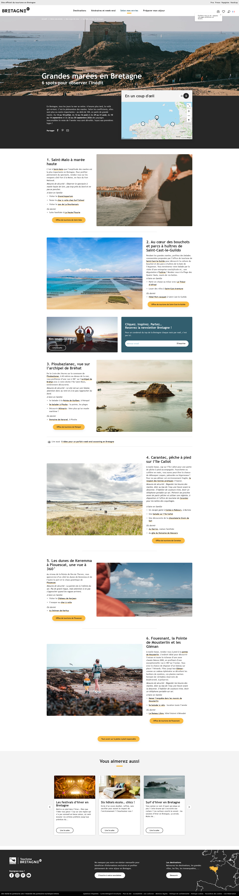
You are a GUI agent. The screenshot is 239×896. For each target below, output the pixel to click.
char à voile (66, 602)
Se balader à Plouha (58, 404)
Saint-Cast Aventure (174, 288)
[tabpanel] (156, 120)
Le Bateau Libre (156, 713)
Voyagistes (225, 2)
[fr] (234, 12)
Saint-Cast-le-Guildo (155, 261)
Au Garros (153, 529)
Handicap (234, 2)
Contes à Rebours (173, 510)
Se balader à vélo (157, 705)
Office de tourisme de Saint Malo (69, 220)
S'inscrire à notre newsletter (109, 875)
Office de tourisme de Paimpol (69, 427)
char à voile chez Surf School (71, 200)
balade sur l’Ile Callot (163, 514)
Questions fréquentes (90, 894)
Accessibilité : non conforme (143, 894)
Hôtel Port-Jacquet (157, 297)
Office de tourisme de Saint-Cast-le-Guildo (168, 304)
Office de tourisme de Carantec (168, 540)
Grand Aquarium (65, 196)
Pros (212, 2)
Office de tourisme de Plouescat (69, 618)
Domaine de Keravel (58, 419)
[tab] (181, 96)
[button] (229, 11)
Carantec (184, 498)
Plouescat (51, 582)
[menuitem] (16, 10)
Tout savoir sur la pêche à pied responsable (118, 739)
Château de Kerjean (67, 598)
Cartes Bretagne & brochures (110, 894)
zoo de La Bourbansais (68, 204)
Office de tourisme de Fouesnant (166, 721)
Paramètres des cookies (213, 894)
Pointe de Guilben (71, 400)
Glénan (179, 668)
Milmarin (63, 408)
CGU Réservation (230, 894)
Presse (217, 2)
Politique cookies (197, 894)
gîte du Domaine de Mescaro (165, 533)
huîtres (162, 272)
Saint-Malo (58, 169)
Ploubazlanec (53, 376)
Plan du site (127, 894)
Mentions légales (162, 894)
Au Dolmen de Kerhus (59, 610)
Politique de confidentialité (179, 894)
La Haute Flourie (72, 212)
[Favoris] (223, 11)
